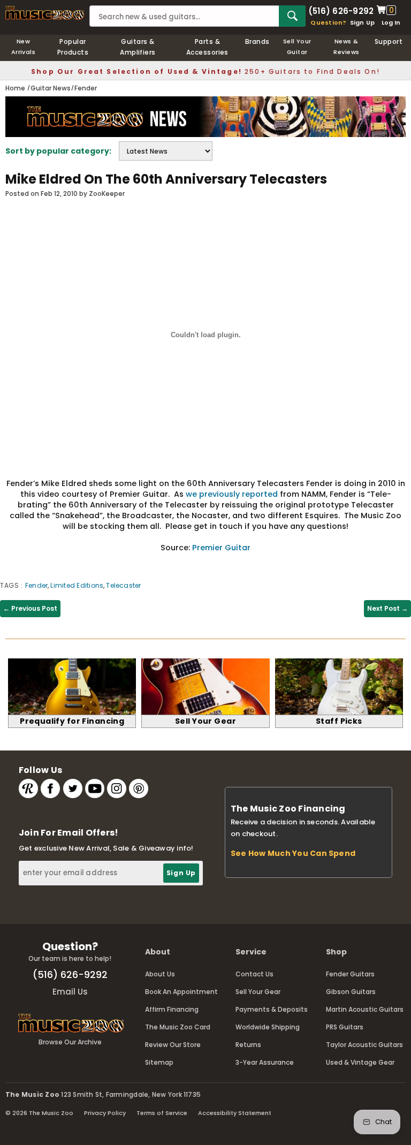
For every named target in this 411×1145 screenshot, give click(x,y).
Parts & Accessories (207, 47)
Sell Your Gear (257, 991)
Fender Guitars (350, 974)
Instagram (116, 788)
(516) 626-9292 (341, 10)
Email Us (70, 991)
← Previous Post (30, 608)
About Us (160, 974)
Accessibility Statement (234, 1113)
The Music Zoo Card (177, 1027)
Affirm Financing (172, 1009)
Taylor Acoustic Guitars (364, 1044)
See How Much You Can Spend (293, 853)
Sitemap (159, 1062)
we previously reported (232, 494)
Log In (391, 22)
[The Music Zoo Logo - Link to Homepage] (44, 12)
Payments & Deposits (271, 1009)
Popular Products (73, 47)
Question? (328, 22)
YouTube (94, 788)
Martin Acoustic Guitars (365, 1009)
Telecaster (123, 585)
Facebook (50, 788)
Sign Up (362, 22)
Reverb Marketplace (28, 788)
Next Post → (387, 608)
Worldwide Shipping (267, 1027)
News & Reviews (346, 46)
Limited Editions (76, 585)
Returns (248, 1044)
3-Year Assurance (264, 1062)
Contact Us (254, 974)
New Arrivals (23, 46)
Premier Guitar (221, 547)
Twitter (72, 788)
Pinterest (138, 788)
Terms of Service (161, 1113)
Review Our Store (173, 1044)
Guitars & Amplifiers (138, 47)
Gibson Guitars (351, 991)
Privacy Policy (105, 1113)
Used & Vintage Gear (360, 1062)
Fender (36, 585)
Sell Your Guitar (297, 46)
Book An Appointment (181, 991)
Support (388, 41)
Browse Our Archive (70, 1042)
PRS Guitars (344, 1027)
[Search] (292, 16)
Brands (257, 41)
